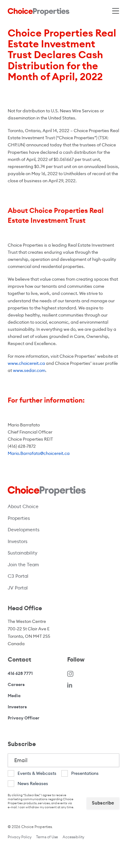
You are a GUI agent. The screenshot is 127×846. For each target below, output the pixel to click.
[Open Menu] (114, 9)
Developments (23, 530)
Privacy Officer (23, 718)
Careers (16, 684)
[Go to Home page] (38, 11)
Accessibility (73, 837)
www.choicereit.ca (26, 363)
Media (14, 696)
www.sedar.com (29, 370)
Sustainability (22, 553)
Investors (17, 541)
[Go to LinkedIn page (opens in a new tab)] (69, 684)
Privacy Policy (19, 837)
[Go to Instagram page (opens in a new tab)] (70, 673)
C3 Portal (18, 576)
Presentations (85, 773)
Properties (19, 518)
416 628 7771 (20, 673)
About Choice (23, 506)
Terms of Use (47, 837)
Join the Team (23, 565)
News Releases (33, 783)
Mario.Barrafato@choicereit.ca (39, 453)
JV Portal (44, 588)
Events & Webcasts (37, 773)
